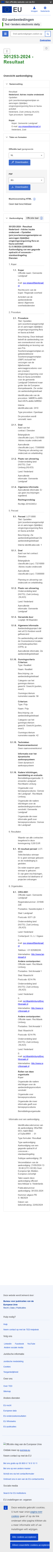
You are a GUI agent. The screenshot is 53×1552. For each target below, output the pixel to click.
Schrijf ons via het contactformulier (18, 1474)
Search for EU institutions (14, 1493)
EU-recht (7, 1405)
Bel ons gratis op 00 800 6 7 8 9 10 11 (20, 1463)
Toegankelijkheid (10, 1372)
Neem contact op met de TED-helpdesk (21, 1329)
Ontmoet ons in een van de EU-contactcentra (23, 1479)
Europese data (10, 1411)
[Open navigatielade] (7, 51)
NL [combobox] (12, 155)
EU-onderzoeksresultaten (14, 1416)
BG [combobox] (12, 180)
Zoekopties (45, 40)
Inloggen (34, 11)
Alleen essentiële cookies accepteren (31, 1545)
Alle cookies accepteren (24, 1537)
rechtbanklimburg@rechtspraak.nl (31, 1002)
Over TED (7, 1386)
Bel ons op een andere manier (17, 1468)
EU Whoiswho (9, 1421)
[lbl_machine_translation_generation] (34, 199)
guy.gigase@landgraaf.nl (29, 126)
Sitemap (7, 1391)
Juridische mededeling (13, 1361)
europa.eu (25, 1450)
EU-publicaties (9, 1426)
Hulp (5, 1324)
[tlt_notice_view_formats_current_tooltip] (41, 218)
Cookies (7, 1367)
